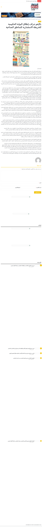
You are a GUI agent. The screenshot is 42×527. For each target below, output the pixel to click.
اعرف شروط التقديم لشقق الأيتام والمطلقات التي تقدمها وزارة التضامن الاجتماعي (21, 348)
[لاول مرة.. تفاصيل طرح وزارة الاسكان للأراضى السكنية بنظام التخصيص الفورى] (38, 355)
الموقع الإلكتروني (17, 187)
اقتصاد (36, 19)
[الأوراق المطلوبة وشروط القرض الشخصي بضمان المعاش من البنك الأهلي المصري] (38, 481)
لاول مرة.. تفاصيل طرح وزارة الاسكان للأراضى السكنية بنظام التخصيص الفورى (21, 353)
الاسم (40, 182)
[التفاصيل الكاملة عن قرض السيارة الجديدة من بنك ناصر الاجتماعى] (38, 399)
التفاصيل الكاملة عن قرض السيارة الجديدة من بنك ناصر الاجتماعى (23, 358)
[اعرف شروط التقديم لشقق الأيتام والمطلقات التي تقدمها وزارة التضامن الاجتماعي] (38, 350)
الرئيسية (39, 19)
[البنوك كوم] (34, 7)
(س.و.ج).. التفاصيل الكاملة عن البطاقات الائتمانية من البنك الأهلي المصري (22, 265)
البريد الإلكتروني (38, 187)
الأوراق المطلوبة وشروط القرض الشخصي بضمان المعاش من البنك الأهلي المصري (21, 441)
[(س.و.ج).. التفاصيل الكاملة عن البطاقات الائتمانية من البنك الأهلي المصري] (38, 306)
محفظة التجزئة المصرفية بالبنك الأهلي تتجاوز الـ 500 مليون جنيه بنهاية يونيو (25, 1)
